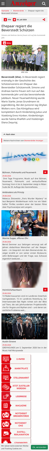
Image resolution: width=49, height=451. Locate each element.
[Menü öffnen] (3, 3)
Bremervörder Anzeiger (33, 140)
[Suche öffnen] (45, 3)
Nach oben (10, 134)
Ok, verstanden (39, 447)
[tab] (6, 43)
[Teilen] (44, 19)
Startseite (5, 11)
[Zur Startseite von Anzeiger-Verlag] (23, 4)
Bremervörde (18, 11)
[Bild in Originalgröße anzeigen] (24, 58)
